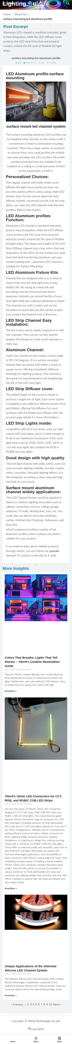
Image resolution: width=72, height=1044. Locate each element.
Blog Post (21, 14)
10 (50, 1004)
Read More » (11, 691)
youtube (54, 551)
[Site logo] (36, 3)
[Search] (67, 3)
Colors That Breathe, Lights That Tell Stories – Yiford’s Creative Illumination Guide (32, 662)
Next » (57, 1004)
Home (7, 14)
